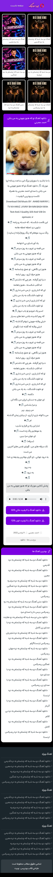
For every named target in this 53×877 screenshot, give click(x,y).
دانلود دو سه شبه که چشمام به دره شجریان (27, 633)
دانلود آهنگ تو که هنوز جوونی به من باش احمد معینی (26, 120)
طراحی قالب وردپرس (29, 868)
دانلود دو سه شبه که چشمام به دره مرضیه (27, 581)
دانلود (22, 540)
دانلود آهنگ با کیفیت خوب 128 (26, 521)
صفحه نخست (16, 6)
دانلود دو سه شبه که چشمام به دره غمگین (27, 586)
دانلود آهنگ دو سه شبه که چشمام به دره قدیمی (27, 761)
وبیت (16, 868)
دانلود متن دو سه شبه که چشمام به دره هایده (26, 617)
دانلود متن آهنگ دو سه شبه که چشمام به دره (26, 602)
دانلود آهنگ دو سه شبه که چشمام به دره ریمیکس (26, 782)
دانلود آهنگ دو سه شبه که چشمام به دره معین (27, 766)
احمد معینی (33, 533)
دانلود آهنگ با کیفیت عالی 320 (26, 510)
